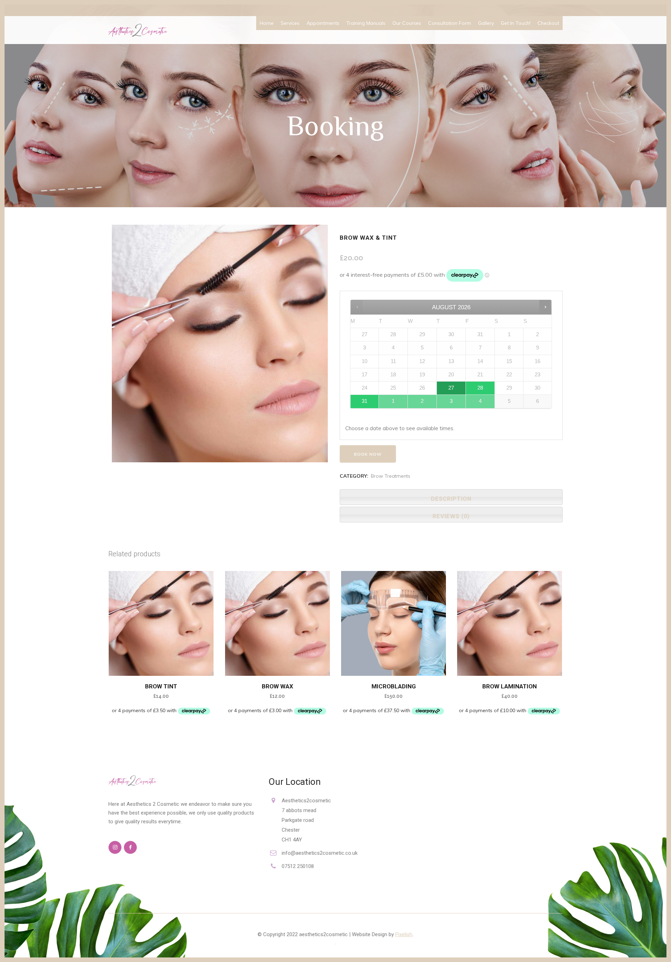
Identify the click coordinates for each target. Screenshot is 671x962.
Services (290, 23)
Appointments (322, 23)
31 (364, 401)
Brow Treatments (390, 476)
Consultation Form (449, 23)
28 (480, 388)
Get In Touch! (516, 23)
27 (451, 388)
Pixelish (403, 934)
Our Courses (406, 23)
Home (267, 23)
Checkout (548, 23)
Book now (368, 454)
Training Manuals (365, 23)
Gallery (486, 23)
